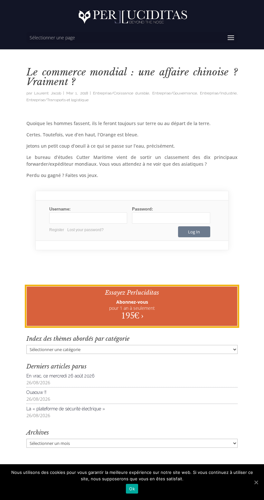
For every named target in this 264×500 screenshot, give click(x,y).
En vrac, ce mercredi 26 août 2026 (60, 375)
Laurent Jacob (47, 93)
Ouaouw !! (36, 392)
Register (56, 230)
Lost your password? (85, 230)
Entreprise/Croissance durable (121, 93)
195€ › (132, 315)
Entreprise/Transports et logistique (57, 100)
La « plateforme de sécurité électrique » (65, 408)
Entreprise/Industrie (218, 93)
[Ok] (256, 482)
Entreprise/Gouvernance (174, 93)
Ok (132, 488)
